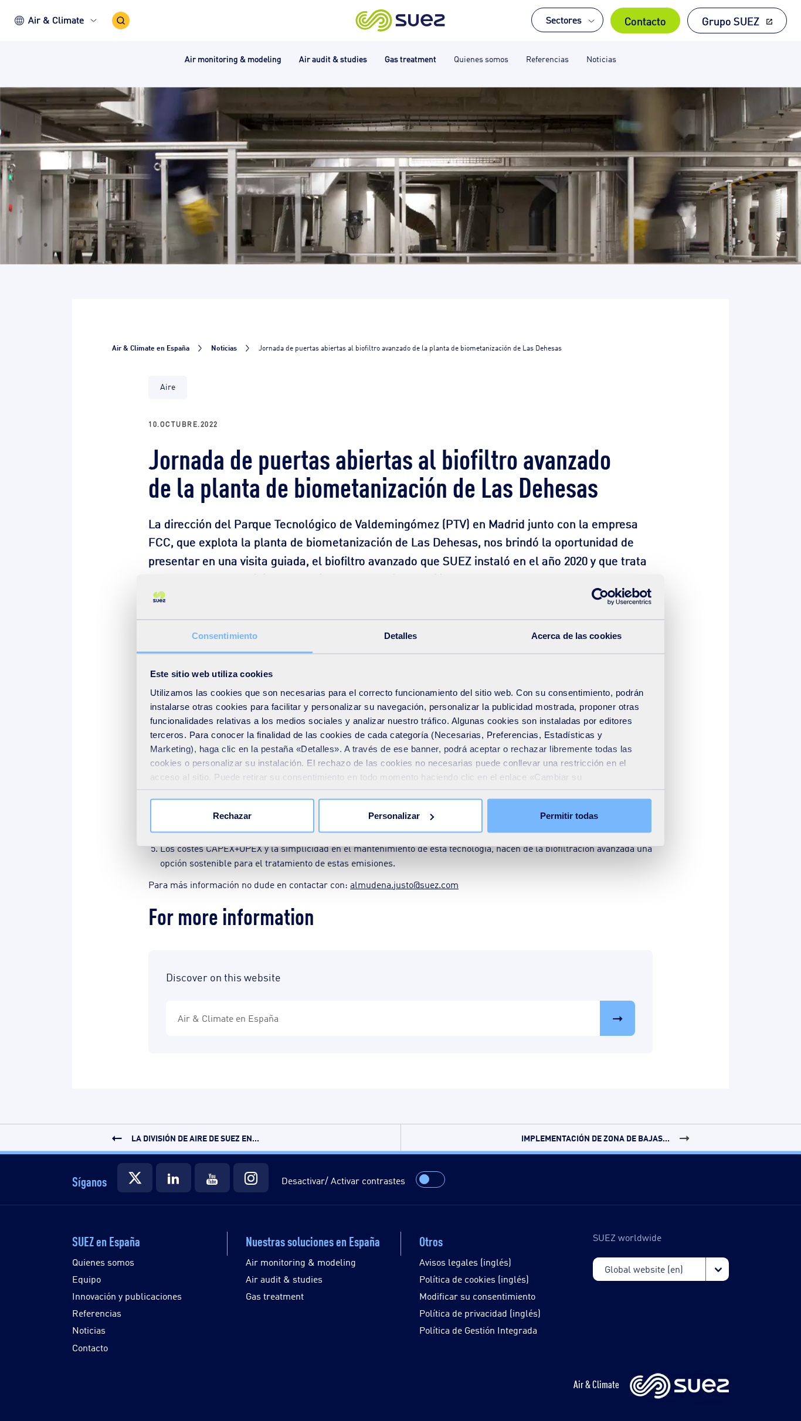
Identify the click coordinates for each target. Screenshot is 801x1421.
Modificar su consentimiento (477, 1296)
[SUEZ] (679, 1386)
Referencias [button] (547, 58)
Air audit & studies (284, 1279)
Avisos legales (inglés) (465, 1262)
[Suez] (134, 1177)
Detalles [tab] (401, 635)
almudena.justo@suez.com (404, 884)
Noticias (89, 1330)
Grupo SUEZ (730, 20)
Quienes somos (103, 1262)
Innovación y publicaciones (127, 1296)
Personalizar (394, 816)
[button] (401, 20)
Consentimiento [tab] (224, 635)
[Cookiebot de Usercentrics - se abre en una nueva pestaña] (600, 597)
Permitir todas (569, 816)
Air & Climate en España (228, 1018)
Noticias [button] (601, 58)
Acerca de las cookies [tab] (576, 635)
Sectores (564, 19)
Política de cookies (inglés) (474, 1279)
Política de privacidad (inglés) (480, 1313)
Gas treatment (275, 1296)
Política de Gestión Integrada (478, 1330)
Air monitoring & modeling (301, 1262)
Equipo (86, 1279)
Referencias (96, 1313)
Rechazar (232, 816)
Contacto (645, 20)
